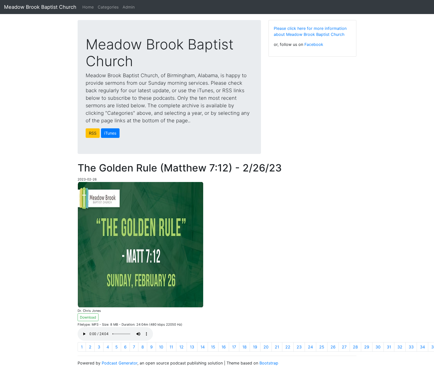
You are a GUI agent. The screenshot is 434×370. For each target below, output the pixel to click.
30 (378, 346)
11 (171, 346)
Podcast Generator (119, 362)
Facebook (313, 44)
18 (244, 346)
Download (88, 317)
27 (344, 346)
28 (355, 346)
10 (161, 346)
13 (192, 346)
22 (287, 346)
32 (399, 346)
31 (389, 346)
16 (224, 346)
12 (181, 346)
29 (366, 346)
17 (234, 346)
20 (265, 346)
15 (213, 346)
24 (310, 346)
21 (277, 346)
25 (321, 346)
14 (202, 346)
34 (422, 346)
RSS (92, 133)
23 (299, 346)
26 (333, 346)
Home (88, 7)
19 (255, 346)
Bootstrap (268, 362)
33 (411, 346)
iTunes (110, 133)
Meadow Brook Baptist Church (40, 7)
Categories (108, 7)
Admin (129, 7)
